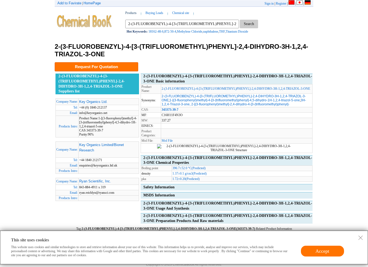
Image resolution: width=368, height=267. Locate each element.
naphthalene (210, 31)
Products (131, 13)
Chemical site (180, 13)
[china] (291, 3)
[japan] (300, 3)
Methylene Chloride (189, 31)
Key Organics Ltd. (93, 102)
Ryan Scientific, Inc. (95, 181)
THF (222, 31)
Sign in (269, 3)
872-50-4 (170, 31)
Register (281, 3)
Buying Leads (154, 13)
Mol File (167, 141)
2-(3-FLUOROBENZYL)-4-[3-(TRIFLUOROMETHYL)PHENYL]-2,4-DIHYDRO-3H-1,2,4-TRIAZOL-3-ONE (236, 89)
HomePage (92, 3)
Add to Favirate (69, 3)
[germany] (308, 3)
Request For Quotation (96, 66)
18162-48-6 (156, 31)
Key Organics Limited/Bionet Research (101, 147)
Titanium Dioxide (237, 31)
